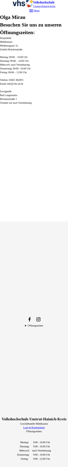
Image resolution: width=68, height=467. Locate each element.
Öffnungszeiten (35, 325)
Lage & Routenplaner (34, 427)
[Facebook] (29, 319)
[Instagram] (38, 319)
